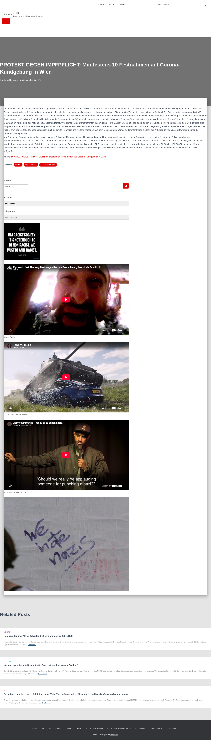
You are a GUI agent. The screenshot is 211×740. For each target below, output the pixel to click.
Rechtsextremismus (48, 164)
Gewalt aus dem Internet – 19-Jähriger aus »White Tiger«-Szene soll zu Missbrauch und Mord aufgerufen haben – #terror (66, 694)
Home (102, 4)
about (111, 4)
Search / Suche (172, 728)
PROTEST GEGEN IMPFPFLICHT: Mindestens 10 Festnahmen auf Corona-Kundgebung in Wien (58, 157)
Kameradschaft (30, 164)
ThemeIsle (114, 735)
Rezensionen (163, 4)
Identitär (7, 661)
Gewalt (7, 690)
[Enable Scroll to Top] (206, 735)
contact (58, 728)
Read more (32, 645)
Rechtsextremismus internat (119, 728)
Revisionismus (141, 728)
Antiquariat (46, 728)
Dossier (121, 4)
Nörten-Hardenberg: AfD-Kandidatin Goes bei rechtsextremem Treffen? (41, 665)
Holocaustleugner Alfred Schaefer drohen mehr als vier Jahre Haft (38, 636)
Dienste (18, 164)
